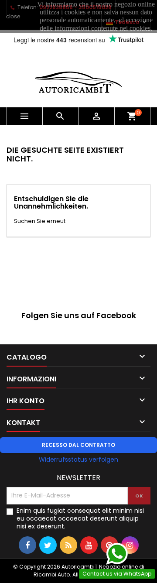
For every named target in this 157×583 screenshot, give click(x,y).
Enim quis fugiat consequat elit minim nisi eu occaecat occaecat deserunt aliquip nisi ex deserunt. (80, 518)
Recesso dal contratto (78, 445)
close (13, 16)
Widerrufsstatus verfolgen (78, 459)
